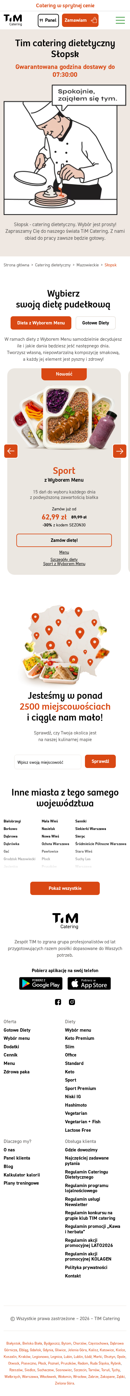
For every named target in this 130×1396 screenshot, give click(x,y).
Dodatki (11, 1046)
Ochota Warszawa (55, 843)
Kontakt (73, 1276)
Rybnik (116, 1363)
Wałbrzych (12, 1376)
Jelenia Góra (77, 1350)
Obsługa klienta (80, 1141)
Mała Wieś (50, 821)
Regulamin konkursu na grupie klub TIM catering (90, 1215)
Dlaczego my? (17, 1141)
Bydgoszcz (52, 1343)
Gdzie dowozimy (81, 1150)
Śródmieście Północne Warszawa (100, 843)
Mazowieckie (88, 264)
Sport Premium (80, 1088)
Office (70, 1055)
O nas (9, 1150)
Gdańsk (35, 1350)
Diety (70, 1021)
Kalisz (93, 1350)
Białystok (13, 1343)
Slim (69, 1046)
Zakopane (107, 1376)
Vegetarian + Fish (82, 1121)
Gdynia (48, 1350)
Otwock (13, 1363)
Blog (8, 1166)
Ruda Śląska (99, 1363)
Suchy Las (83, 859)
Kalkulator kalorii (22, 1175)
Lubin (68, 1356)
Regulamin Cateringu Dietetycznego (86, 1174)
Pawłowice (50, 851)
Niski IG (73, 1097)
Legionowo (40, 1356)
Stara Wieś (84, 851)
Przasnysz (49, 874)
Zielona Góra (64, 1383)
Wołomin (64, 1376)
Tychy (116, 1370)
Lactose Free (78, 1130)
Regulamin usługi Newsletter (82, 1202)
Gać (6, 851)
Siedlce (29, 1370)
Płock (46, 859)
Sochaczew (45, 1370)
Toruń (105, 1370)
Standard (74, 1063)
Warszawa (83, 866)
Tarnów (93, 1370)
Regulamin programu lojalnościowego (86, 1188)
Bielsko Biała (32, 1343)
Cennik (11, 1055)
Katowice (107, 1350)
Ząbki (121, 1376)
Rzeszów (16, 1370)
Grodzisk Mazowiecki (19, 859)
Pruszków (49, 866)
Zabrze (93, 1376)
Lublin (78, 1356)
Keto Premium (79, 1038)
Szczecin (80, 1370)
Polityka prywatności (86, 1267)
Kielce (120, 1350)
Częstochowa (98, 1343)
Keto (69, 1072)
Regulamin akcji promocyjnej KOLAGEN (88, 1256)
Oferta (10, 1021)
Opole (121, 1356)
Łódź (88, 1356)
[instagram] (72, 1003)
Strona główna (17, 264)
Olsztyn (109, 1356)
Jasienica (11, 866)
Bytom (66, 1343)
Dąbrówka (11, 843)
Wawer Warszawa (89, 874)
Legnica (56, 1356)
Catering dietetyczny (53, 264)
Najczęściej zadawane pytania (87, 1161)
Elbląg (23, 1350)
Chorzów (79, 1343)
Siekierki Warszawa (90, 828)
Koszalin (10, 1356)
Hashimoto (76, 1105)
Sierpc (80, 836)
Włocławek (48, 1376)
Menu (64, 552)
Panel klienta (17, 1158)
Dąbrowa (11, 836)
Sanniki (80, 821)
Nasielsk (48, 828)
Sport (70, 1080)
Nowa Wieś (50, 836)
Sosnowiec (64, 1370)
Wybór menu (17, 1038)
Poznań (53, 1363)
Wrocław (79, 1376)
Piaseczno (28, 1363)
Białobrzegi (12, 821)
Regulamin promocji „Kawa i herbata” (92, 1229)
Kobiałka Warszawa (19, 874)
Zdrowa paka (17, 1072)
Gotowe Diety (17, 1030)
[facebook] (58, 1003)
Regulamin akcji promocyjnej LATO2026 (89, 1243)
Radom (83, 1363)
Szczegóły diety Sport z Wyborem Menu (64, 561)
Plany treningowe (21, 1183)
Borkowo (10, 828)
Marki (97, 1356)
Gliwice (60, 1350)
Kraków (24, 1356)
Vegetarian (76, 1113)
